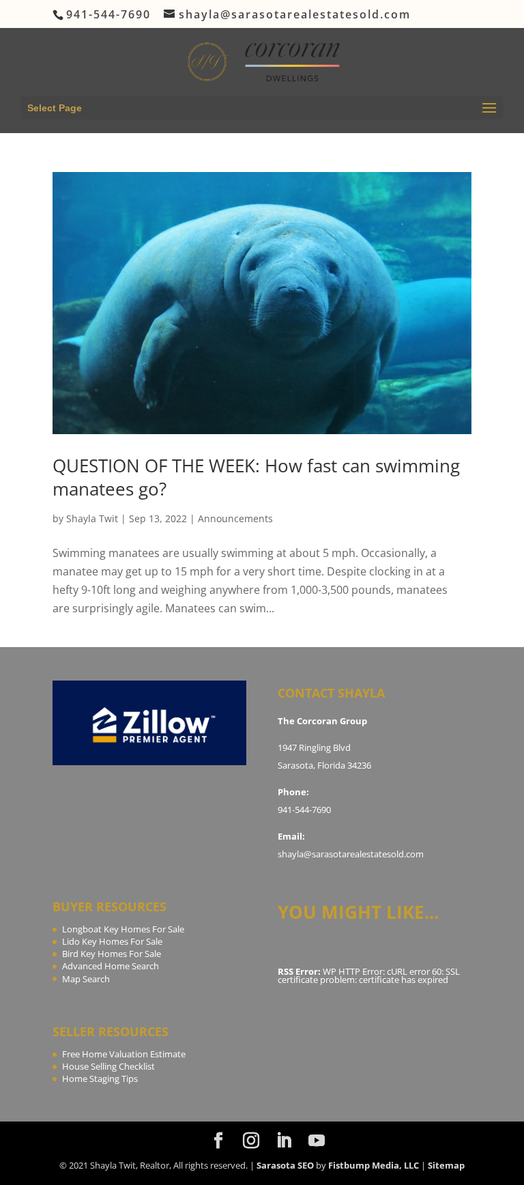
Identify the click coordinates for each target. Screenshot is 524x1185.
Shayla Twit (92, 518)
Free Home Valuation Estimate (124, 1054)
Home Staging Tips (100, 1078)
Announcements (235, 518)
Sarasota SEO (285, 1165)
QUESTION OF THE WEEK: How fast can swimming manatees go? (256, 477)
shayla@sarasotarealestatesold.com (351, 854)
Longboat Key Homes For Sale (123, 929)
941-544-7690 (304, 809)
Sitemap (446, 1165)
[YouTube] (316, 1141)
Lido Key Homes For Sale (112, 941)
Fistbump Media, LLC (373, 1165)
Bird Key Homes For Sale (111, 953)
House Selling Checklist (108, 1066)
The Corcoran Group (322, 721)
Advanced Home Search (110, 966)
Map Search (86, 979)
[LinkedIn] (284, 1141)
